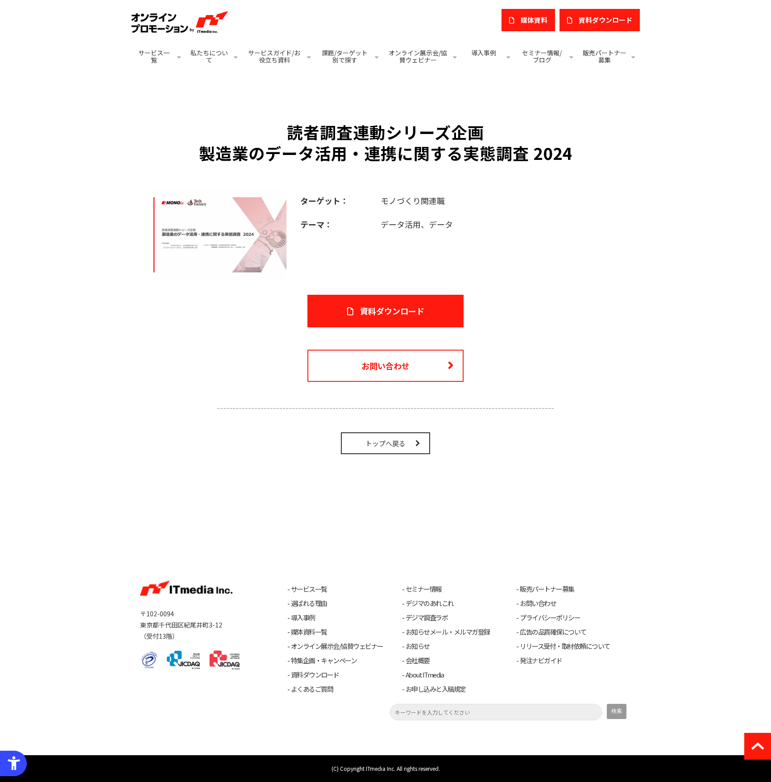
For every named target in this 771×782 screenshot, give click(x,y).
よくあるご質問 (312, 689)
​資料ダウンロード (605, 20)
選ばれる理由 (309, 603)
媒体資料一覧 (309, 632)
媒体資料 (534, 20)
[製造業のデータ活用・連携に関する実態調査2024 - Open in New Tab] (219, 233)
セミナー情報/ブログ (542, 56)
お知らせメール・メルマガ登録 (448, 632)
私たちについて (209, 56)
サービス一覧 (154, 56)
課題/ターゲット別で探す (345, 56)
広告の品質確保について (553, 632)
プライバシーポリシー (550, 618)
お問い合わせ (385, 366)
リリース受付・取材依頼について (565, 646)
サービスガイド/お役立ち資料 (274, 56)
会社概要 (418, 661)
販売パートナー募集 (604, 56)
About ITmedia (425, 675)
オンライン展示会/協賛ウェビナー (418, 56)
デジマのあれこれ (430, 603)
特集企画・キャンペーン (324, 661)
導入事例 (483, 52)
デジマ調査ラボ (427, 618)
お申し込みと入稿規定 (436, 689)
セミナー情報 (424, 589)
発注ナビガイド (541, 661)
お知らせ (418, 646)
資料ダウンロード (392, 311)
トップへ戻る (385, 443)
